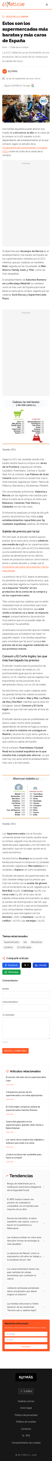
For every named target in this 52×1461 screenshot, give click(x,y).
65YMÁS (12, 71)
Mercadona (36, 942)
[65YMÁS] (4, 71)
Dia (25, 942)
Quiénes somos (26, 1401)
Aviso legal (26, 1408)
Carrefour (8, 947)
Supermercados (11, 942)
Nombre (5, 989)
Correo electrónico (10, 1002)
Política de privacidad (26, 1415)
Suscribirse (26, 1347)
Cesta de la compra (17, 17)
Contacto (26, 1429)
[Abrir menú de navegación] (47, 4)
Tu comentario (8, 1015)
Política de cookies (26, 1421)
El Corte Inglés (24, 947)
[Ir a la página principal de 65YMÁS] (13, 4)
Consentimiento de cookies (26, 1442)
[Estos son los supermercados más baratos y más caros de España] (43, 101)
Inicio (4, 47)
